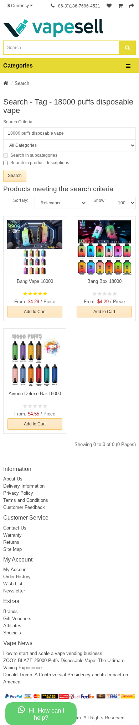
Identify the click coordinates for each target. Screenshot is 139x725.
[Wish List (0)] (109, 6)
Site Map (12, 549)
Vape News (17, 643)
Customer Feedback (24, 507)
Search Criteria (17, 121)
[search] (127, 48)
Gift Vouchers (17, 618)
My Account (15, 569)
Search (22, 83)
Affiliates (12, 625)
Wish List (12, 583)
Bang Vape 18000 (35, 281)
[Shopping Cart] (120, 6)
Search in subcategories (33, 155)
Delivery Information (24, 486)
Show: (99, 200)
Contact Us (14, 528)
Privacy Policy (18, 493)
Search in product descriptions (39, 162)
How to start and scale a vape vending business (52, 653)
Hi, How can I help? (47, 714)
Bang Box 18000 (104, 281)
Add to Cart (35, 311)
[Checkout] (131, 6)
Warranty (12, 535)
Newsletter (14, 591)
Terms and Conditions (25, 500)
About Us (12, 479)
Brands (10, 611)
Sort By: (20, 200)
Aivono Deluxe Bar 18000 (35, 393)
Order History (17, 576)
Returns (11, 542)
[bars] (128, 66)
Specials (12, 632)
